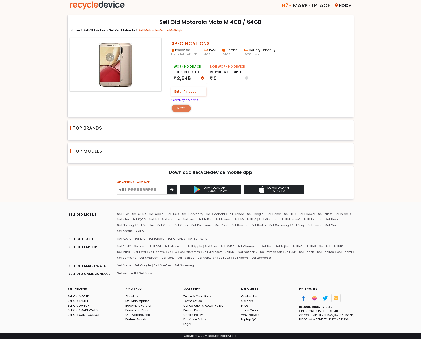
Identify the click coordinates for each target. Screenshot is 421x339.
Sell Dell (266, 246)
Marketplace (306, 5)
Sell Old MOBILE (78, 296)
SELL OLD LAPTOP (83, 247)
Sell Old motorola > (123, 30)
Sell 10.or (123, 214)
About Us (131, 296)
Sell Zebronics (262, 258)
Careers (247, 301)
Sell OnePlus (145, 225)
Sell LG (239, 219)
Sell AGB (155, 246)
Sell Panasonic (201, 225)
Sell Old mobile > (96, 30)
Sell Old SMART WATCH (84, 310)
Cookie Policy (193, 315)
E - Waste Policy (194, 319)
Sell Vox (224, 258)
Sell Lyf (251, 219)
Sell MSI (230, 252)
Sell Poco (221, 225)
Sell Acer (140, 246)
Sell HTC (290, 214)
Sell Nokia (332, 219)
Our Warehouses (137, 315)
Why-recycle (250, 315)
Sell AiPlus (139, 214)
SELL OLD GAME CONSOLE (89, 274)
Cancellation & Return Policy (203, 305)
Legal (187, 324)
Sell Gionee (236, 214)
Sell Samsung (279, 225)
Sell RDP (290, 252)
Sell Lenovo (224, 219)
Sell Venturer (207, 258)
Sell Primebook (271, 252)
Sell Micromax (269, 219)
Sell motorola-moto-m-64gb (160, 30)
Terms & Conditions (197, 296)
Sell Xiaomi (125, 231)
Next (181, 108)
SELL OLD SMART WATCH (89, 266)
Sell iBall (325, 246)
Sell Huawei (307, 214)
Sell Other (181, 225)
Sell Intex (123, 219)
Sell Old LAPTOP (78, 305)
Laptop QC (248, 319)
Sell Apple (156, 214)
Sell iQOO (139, 219)
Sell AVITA (227, 246)
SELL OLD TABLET (82, 239)
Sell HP (311, 246)
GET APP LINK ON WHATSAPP (133, 182)
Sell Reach (306, 252)
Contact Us (249, 296)
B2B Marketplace (137, 301)
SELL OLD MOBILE (82, 214)
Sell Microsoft (291, 219)
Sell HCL (298, 246)
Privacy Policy (193, 310)
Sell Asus (173, 214)
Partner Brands (136, 319)
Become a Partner (138, 305)
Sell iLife (139, 238)
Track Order (249, 310)
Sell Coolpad (215, 214)
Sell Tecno (315, 225)
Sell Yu (140, 231)
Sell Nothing (125, 225)
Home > (76, 30)
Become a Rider (136, 310)
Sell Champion (247, 246)
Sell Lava (189, 219)
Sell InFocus (343, 214)
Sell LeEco (205, 219)
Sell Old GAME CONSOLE (84, 315)
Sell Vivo (331, 225)
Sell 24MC (124, 246)
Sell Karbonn (171, 219)
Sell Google (255, 214)
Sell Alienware (174, 246)
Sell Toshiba (185, 258)
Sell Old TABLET (78, 301)
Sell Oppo (164, 225)
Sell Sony (298, 225)
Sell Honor (274, 214)
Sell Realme (240, 225)
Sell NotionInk (247, 252)
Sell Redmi (259, 225)
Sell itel (154, 219)
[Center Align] (172, 189)
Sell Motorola (313, 219)
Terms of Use (192, 301)
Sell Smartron (149, 258)
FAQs (244, 305)
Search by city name (184, 100)
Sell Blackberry (192, 214)
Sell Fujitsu (282, 246)
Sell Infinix (325, 214)
